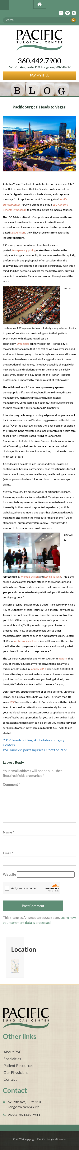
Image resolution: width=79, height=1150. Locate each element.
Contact (10, 1079)
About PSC (12, 1051)
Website (9, 874)
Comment (11, 784)
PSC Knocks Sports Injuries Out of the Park (35, 750)
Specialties (12, 1058)
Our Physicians (15, 1072)
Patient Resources (18, 1065)
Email (8, 853)
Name (8, 832)
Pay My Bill (39, 75)
